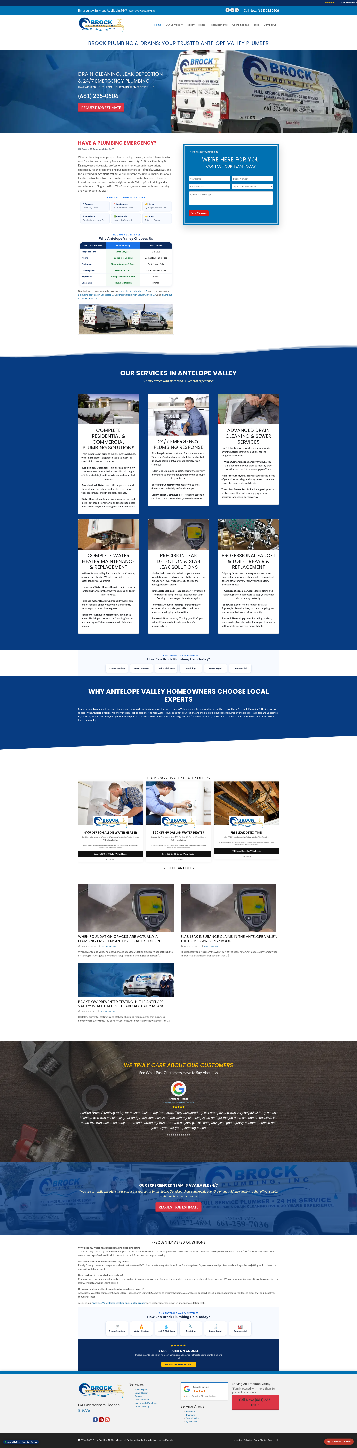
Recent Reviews (219, 24)
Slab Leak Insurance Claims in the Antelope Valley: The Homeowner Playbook (229, 938)
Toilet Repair (141, 1384)
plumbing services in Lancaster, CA (96, 294)
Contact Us (270, 24)
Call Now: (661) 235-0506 (255, 1397)
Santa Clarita (192, 1413)
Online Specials (240, 24)
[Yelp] (232, 10)
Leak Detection (142, 1394)
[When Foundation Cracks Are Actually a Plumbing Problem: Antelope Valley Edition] (126, 907)
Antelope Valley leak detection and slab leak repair (119, 1297)
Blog (256, 24)
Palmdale (190, 1409)
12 (189, 1129)
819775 (84, 1405)
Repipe (138, 1391)
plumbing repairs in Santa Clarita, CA (136, 294)
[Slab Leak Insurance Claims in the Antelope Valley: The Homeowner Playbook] (228, 907)
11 (187, 1129)
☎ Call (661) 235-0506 (339, 1441)
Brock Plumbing (109, 946)
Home (157, 24)
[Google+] (237, 10)
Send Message (199, 213)
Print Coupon (110, 859)
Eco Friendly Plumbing (145, 1397)
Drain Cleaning (142, 1401)
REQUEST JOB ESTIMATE (101, 108)
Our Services (173, 24)
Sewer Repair (141, 1387)
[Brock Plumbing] (101, 25)
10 (185, 1129)
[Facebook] (227, 10)
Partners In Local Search (161, 1435)
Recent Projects (196, 24)
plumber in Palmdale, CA (133, 290)
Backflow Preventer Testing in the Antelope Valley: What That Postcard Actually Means (121, 1004)
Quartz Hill (191, 1416)
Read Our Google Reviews (178, 1359)
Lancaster (191, 1406)
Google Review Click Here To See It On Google (178, 1102)
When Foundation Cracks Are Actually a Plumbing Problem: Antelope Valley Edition (119, 938)
